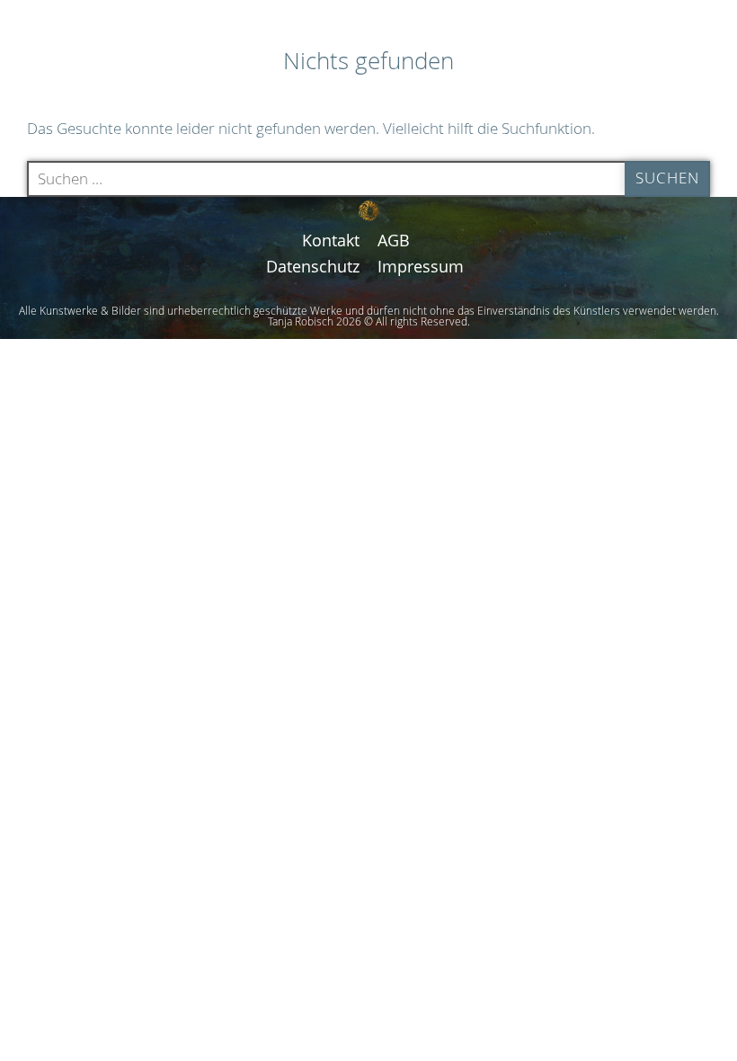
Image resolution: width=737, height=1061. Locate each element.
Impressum (420, 266)
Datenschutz (313, 266)
